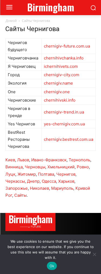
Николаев (39, 188)
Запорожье (16, 188)
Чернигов (65, 174)
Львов (23, 159)
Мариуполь (62, 188)
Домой (11, 20)
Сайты (20, 195)
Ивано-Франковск (49, 159)
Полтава (46, 174)
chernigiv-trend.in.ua (64, 112)
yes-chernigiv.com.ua (64, 123)
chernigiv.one (57, 91)
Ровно (83, 166)
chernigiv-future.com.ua (67, 46)
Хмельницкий (61, 166)
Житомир (27, 174)
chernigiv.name (58, 83)
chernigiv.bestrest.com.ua (68, 139)
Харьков (66, 181)
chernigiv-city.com (61, 74)
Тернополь (79, 159)
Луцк (10, 174)
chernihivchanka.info (63, 58)
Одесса (49, 181)
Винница (14, 166)
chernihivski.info (59, 100)
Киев (10, 159)
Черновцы (35, 166)
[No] (94, 254)
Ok (52, 266)
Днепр (33, 181)
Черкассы (15, 181)
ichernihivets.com (61, 66)
